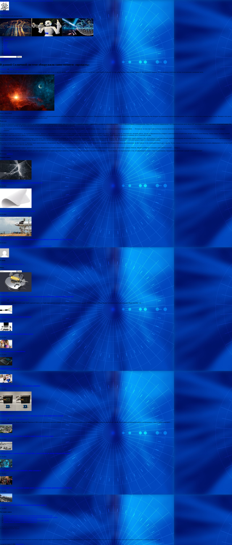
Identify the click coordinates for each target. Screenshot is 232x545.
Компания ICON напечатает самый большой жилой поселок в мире (26, 436)
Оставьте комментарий (21, 69)
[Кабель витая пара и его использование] (6, 313)
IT (4, 40)
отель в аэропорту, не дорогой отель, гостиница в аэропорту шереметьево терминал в (26, 1)
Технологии (7, 50)
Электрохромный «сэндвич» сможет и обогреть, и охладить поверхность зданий (31, 416)
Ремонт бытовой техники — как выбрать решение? (20, 386)
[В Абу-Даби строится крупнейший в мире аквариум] (6, 467)
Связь (5, 45)
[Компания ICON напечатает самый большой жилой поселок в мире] (6, 432)
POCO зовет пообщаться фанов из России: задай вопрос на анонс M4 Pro (26, 520)
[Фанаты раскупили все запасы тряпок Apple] (16, 207)
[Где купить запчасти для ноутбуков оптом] (6, 330)
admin (11, 69)
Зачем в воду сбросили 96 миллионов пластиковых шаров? (23, 505)
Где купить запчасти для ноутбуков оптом (16, 334)
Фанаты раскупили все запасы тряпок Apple (17, 211)
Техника (6, 48)
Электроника (8, 52)
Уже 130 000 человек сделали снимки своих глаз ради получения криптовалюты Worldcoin (36, 488)
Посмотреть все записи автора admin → (12, 264)
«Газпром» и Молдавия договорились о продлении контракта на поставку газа (28, 515)
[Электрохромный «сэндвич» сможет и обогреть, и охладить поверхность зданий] (16, 410)
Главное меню (4, 58)
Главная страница (9, 39)
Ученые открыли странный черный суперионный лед (21, 183)
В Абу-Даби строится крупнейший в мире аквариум (20, 470)
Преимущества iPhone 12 (10, 368)
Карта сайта (7, 53)
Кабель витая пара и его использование (15, 317)
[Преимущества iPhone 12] (6, 365)
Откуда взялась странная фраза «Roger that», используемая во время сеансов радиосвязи (35, 453)
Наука (5, 44)
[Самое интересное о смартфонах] (6, 347)
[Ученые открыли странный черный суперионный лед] (16, 179)
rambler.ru (10, 154)
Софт (5, 47)
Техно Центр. (4, 13)
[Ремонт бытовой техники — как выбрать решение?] (6, 382)
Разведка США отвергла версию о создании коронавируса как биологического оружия (30, 517)
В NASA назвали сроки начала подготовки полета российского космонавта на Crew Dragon (36, 239)
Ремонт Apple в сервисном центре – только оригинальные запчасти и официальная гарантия (37, 296)
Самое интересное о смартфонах (12, 351)
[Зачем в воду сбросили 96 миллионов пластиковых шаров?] (6, 501)
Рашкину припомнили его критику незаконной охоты (20, 519)
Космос (6, 42)
